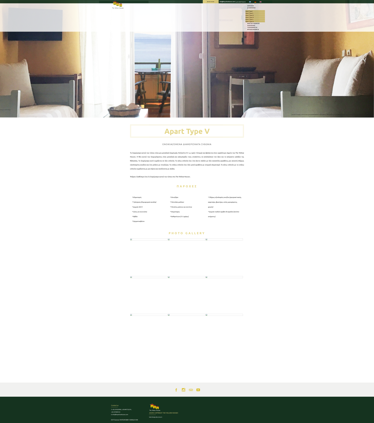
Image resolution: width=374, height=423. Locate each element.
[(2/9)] (186, 257)
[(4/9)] (149, 295)
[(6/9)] (224, 295)
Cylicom (160, 417)
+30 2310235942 (116, 409)
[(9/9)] (224, 332)
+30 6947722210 (241, 2)
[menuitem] (250, 6)
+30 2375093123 (115, 412)
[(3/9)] (224, 257)
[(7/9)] (149, 332)
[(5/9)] (186, 295)
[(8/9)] (186, 332)
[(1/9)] (149, 257)
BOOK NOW (210, 1)
